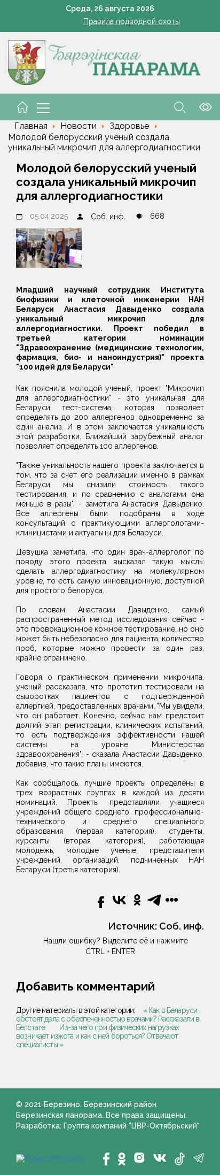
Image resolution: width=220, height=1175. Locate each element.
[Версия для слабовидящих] (199, 106)
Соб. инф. (108, 216)
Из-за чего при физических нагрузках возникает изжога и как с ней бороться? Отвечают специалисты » (97, 1036)
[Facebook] (106, 1159)
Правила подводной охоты (131, 21)
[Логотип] (104, 62)
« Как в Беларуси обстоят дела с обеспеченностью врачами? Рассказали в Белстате (107, 1019)
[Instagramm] (139, 1158)
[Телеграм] (198, 1158)
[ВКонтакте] (159, 1157)
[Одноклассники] (121, 1159)
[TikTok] (180, 1159)
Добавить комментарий (85, 986)
